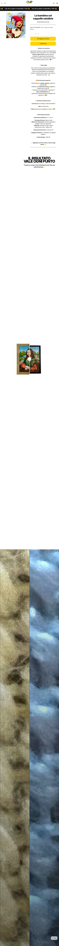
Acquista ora (43, 43)
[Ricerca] (5, 3)
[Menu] (2, 3)
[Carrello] (57, 3)
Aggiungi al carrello (44, 38)
